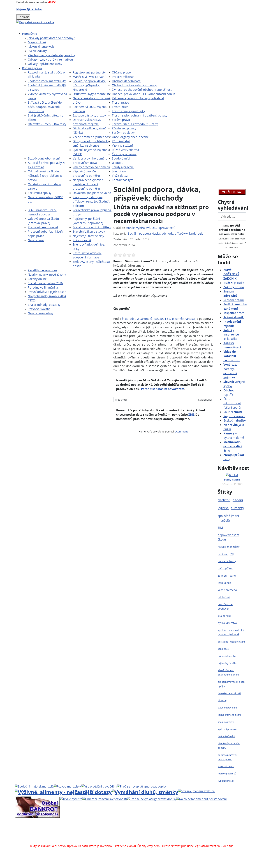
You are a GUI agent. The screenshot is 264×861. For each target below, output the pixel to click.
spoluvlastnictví (226, 722)
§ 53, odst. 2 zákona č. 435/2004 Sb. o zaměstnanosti (158, 319)
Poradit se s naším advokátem (162, 389)
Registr (234, 416)
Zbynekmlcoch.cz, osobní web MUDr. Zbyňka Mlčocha (77, 837)
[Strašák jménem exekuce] (196, 791)
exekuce (223, 554)
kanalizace (223, 648)
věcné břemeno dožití (229, 714)
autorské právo (226, 766)
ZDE (191, 415)
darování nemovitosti (229, 693)
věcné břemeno (227, 590)
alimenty (237, 508)
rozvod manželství (229, 547)
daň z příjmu (225, 568)
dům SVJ (222, 700)
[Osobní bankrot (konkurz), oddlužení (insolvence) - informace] (37, 807)
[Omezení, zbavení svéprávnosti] (104, 799)
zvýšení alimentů (227, 656)
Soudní (232, 412)
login (215, 833)
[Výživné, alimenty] (63, 791)
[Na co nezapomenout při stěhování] (201, 799)
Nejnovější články (29, 9)
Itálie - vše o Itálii (165, 842)
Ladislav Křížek (97, 833)
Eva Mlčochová (214, 829)
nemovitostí (231, 356)
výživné (223, 508)
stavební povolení (227, 707)
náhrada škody (227, 561)
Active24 (67, 833)
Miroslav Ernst (162, 833)
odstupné (223, 641)
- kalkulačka (231, 334)
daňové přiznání (226, 736)
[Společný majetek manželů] (34, 786)
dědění (238, 500)
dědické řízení (237, 641)
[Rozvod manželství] (68, 786)
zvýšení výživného (227, 663)
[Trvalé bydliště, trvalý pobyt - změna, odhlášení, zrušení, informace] (71, 799)
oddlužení (224, 597)
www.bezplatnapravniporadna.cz (108, 829)
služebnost (224, 615)
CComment (181, 431)
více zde (228, 846)
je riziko (233, 283)
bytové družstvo (227, 623)
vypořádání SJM (226, 780)
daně (233, 575)
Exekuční (234, 420)
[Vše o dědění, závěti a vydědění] (99, 786)
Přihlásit (23, 17)
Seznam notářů (233, 300)
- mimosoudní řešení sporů (232, 403)
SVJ (232, 554)
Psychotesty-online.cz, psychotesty (127, 842)
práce (233, 313)
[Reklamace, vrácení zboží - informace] (141, 786)
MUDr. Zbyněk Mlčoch (171, 829)
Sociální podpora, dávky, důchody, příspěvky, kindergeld (165, 234)
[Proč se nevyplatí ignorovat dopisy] (151, 799)
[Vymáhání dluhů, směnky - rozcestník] (145, 791)
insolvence (224, 582)
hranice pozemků (227, 773)
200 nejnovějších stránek (192, 833)
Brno (232, 446)
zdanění (222, 575)
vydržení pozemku (227, 729)
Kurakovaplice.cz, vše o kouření (182, 837)
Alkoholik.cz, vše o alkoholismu (137, 837)
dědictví (224, 500)
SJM (220, 527)
